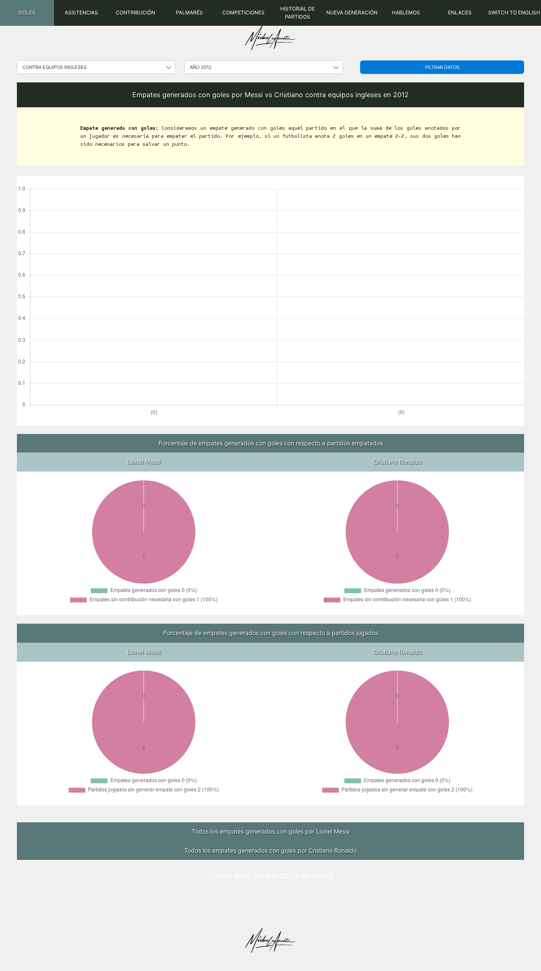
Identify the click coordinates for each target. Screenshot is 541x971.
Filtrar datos (442, 67)
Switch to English (514, 12)
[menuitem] (27, 13)
